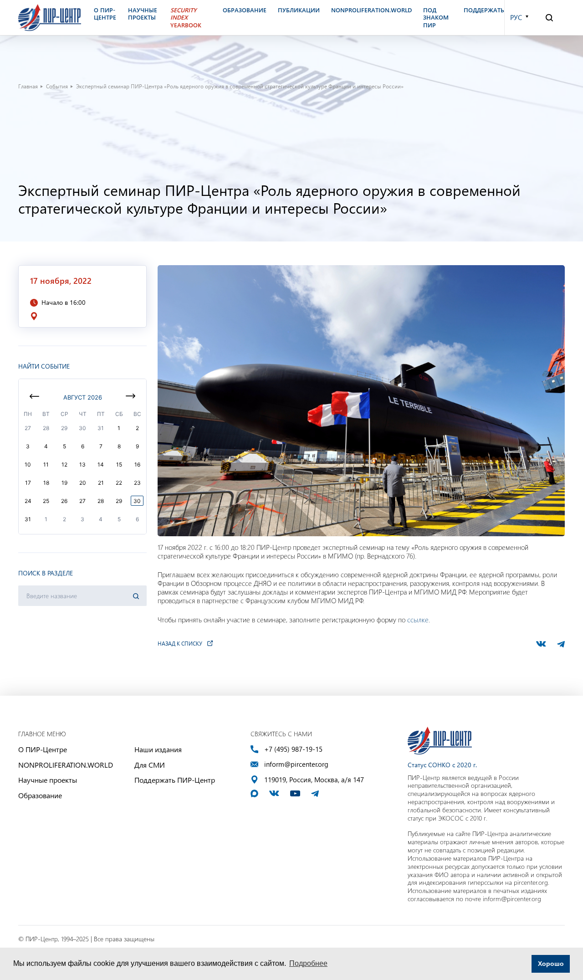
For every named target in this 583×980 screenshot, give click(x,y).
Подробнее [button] (308, 963)
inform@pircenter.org (296, 764)
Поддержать (484, 10)
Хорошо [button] (551, 963)
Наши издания (158, 749)
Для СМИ (149, 765)
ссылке (418, 619)
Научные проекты (47, 780)
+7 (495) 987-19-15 (293, 749)
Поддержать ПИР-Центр (174, 780)
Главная (28, 86)
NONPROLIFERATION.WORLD (65, 765)
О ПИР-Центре (42, 749)
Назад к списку (180, 643)
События (57, 86)
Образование (40, 795)
